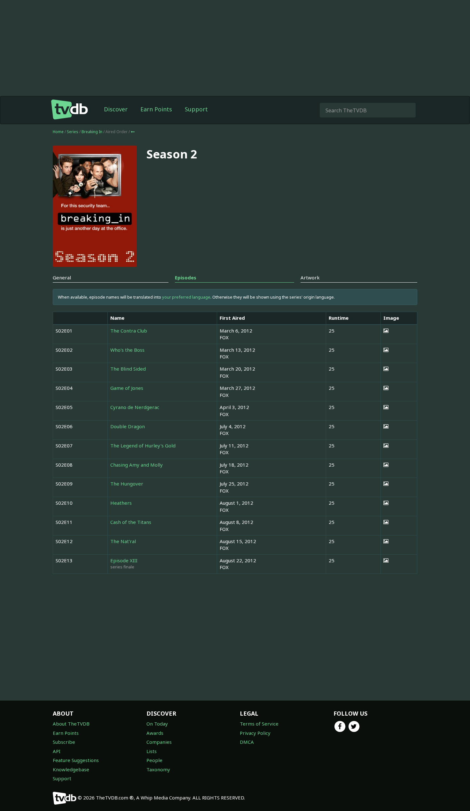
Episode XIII (123, 560)
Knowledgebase (71, 769)
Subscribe (64, 742)
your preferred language (186, 297)
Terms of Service (259, 723)
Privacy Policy (255, 733)
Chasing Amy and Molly (136, 465)
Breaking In (92, 131)
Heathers (121, 503)
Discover (116, 109)
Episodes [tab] (185, 277)
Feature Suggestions (76, 760)
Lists (151, 751)
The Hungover (126, 483)
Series (72, 131)
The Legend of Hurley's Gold (143, 445)
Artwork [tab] (310, 277)
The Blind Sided (128, 368)
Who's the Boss (127, 350)
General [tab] (62, 277)
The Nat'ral (123, 541)
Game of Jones (126, 388)
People (154, 760)
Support (196, 109)
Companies (159, 742)
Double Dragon (127, 426)
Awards (154, 733)
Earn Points (156, 109)
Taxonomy (158, 769)
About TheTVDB (71, 723)
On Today (157, 723)
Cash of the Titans (130, 522)
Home (58, 131)
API (56, 751)
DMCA (247, 742)
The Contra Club (128, 330)
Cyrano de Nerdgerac (134, 407)
